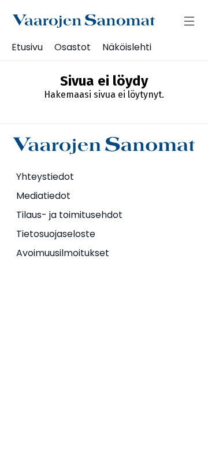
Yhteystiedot (45, 176)
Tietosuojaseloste (55, 234)
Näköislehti (126, 47)
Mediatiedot (43, 195)
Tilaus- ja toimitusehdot (69, 214)
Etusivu (27, 47)
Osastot (72, 47)
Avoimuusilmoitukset (62, 253)
